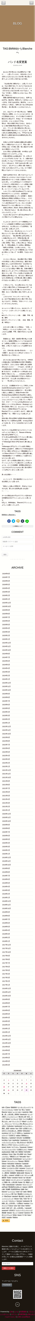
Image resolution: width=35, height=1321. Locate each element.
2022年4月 (6, 755)
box (17, 1128)
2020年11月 (6, 817)
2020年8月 (6, 828)
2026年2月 (6, 595)
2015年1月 (6, 1032)
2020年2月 (6, 850)
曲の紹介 (22, 1196)
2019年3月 (6, 890)
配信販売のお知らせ (15, 1187)
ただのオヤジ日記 (12, 1168)
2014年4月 (6, 1065)
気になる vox (6, 1121)
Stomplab (9, 1159)
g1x (25, 1154)
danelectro (23, 1114)
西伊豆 (27, 1161)
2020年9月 (6, 825)
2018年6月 (6, 923)
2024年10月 (6, 650)
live (15, 1194)
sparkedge (15, 1140)
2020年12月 (6, 814)
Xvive (10, 1154)
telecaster (23, 1156)
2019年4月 (6, 886)
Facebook (7, 1285)
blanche (4, 1191)
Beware (21, 1161)
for (28, 1198)
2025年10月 (6, 606)
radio (24, 1191)
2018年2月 (6, 937)
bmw (29, 1215)
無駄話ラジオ (14, 1156)
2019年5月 (6, 883)
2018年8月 (6, 916)
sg (24, 1177)
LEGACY (12, 1210)
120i (7, 1208)
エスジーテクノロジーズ (24, 1210)
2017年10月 (6, 952)
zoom (9, 1166)
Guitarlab (25, 1163)
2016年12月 (6, 988)
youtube (9, 1217)
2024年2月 (6, 675)
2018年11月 (6, 905)
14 (26, 1083)
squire (28, 1109)
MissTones (7, 1196)
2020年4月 (6, 843)
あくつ (15, 1212)
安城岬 (8, 1189)
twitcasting (10, 1163)
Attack (24, 1121)
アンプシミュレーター (9, 1149)
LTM (11, 1312)
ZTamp (7, 1107)
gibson (8, 1180)
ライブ (14, 1133)
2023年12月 (6, 683)
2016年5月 (6, 1014)
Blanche (4, 1112)
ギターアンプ (27, 1184)
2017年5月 (6, 970)
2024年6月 (6, 661)
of (10, 1133)
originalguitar (10, 1184)
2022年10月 (6, 734)
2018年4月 (6, 930)
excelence (5, 1133)
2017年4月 (6, 974)
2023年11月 (6, 686)
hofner (4, 1168)
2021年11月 (6, 774)
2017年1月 (6, 985)
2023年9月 (6, 694)
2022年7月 (6, 745)
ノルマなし (5, 1156)
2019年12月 (6, 857)
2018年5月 (6, 927)
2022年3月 (6, 759)
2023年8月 (6, 697)
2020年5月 (6, 839)
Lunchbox (27, 1180)
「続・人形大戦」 (18, 1208)
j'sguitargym (24, 1140)
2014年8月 (6, 1050)
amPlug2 (5, 1187)
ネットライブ (16, 1121)
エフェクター (27, 1159)
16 (4, 1086)
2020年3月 (6, 846)
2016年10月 (6, 996)
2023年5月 (6, 708)
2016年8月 (6, 1003)
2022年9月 (6, 737)
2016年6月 (6, 1010)
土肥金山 (20, 1203)
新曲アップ (29, 1182)
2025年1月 (6, 639)
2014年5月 (6, 1061)
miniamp (22, 1168)
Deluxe (4, 1161)
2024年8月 (6, 654)
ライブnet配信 (27, 1119)
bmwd (4, 1147)
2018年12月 (6, 901)
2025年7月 (6, 617)
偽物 (22, 1189)
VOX (25, 1198)
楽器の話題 (20, 1173)
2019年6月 (6, 879)
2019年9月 (6, 868)
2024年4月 (6, 668)
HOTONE (27, 1152)
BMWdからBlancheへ (9, 514)
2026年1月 (6, 599)
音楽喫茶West (15, 1189)
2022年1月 (6, 766)
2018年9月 (6, 912)
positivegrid (18, 1126)
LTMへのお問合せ (23, 1317)
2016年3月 (6, 1021)
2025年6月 (6, 621)
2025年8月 (6, 614)
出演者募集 (26, 1138)
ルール (16, 1312)
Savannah (23, 1147)
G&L (21, 1198)
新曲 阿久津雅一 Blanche (21, 1166)
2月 (16, 1152)
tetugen (9, 1212)
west (17, 1191)
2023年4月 (6, 712)
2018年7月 (6, 919)
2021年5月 (6, 796)
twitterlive (18, 1163)
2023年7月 (6, 701)
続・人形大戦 (13, 1182)
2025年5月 (6, 624)
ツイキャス (14, 1119)
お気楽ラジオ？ (22, 1149)
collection (19, 1184)
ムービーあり (17, 1112)
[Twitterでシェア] (13, 521)
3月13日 (19, 1138)
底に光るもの (21, 1142)
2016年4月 (6, 1017)
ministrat (15, 1177)
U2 (21, 1191)
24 (8, 1090)
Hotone (30, 1147)
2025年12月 (6, 603)
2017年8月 (6, 959)
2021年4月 (6, 799)
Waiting (15, 1217)
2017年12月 (6, 945)
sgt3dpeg (5, 1154)
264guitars (26, 1131)
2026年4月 (6, 588)
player (20, 1215)
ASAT (4, 1217)
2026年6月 (6, 581)
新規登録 (22, 1314)
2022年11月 (6, 730)
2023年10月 (6, 690)
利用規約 (23, 1312)
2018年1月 (6, 941)
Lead (3, 1159)
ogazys (25, 1187)
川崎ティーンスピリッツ (10, 1116)
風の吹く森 (22, 1116)
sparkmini (27, 1133)
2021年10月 (6, 777)
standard (15, 1196)
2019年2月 (6, 894)
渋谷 (20, 1119)
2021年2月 (6, 806)
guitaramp (26, 1201)
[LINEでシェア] (27, 521)
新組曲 (4, 1212)
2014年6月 (6, 1057)
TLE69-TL (12, 1135)
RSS (6, 1220)
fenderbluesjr (17, 1159)
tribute (8, 1119)
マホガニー (12, 1201)
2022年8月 (6, 741)
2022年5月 (6, 752)
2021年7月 (6, 788)
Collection (10, 1126)
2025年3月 (6, 632)
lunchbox (5, 1140)
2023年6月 (6, 705)
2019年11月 (6, 861)
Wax (14, 1154)
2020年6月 (6, 835)
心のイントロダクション (21, 1145)
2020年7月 (6, 832)
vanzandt (28, 1208)
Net (26, 1189)
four (28, 1156)
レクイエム (11, 1191)
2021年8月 (6, 785)
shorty (9, 1147)
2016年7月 (6, 1007)
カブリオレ (15, 1147)
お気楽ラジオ (19, 1175)
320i (20, 1128)
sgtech (4, 1166)
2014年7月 (6, 1054)
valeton (12, 1128)
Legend (20, 1212)
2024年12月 (6, 643)
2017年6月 (6, 967)
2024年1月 (6, 679)
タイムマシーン (12, 1161)
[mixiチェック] (18, 521)
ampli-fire (25, 1112)
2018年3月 (6, 934)
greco (10, 1112)
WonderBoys (20, 1170)
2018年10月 (6, 908)
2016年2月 (6, 1025)
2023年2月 (6, 719)
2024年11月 (6, 646)
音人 (23, 1109)
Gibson (4, 1163)
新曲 (12, 1152)
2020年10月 (6, 821)
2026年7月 (6, 577)
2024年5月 (6, 665)
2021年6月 (6, 792)
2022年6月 (6, 748)
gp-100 (28, 1196)
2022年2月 (6, 763)
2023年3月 (6, 715)
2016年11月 (6, 992)
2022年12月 (6, 726)
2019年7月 (6, 876)
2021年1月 (6, 810)
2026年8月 (6, 574)
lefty (3, 1107)
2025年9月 (6, 610)
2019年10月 (6, 865)
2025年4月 (6, 628)
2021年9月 (6, 781)
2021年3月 (6, 803)
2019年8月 (6, 872)
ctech (3, 1208)
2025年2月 (6, 635)
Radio (9, 1177)
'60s (4, 1184)
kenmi (20, 1177)
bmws (30, 1149)
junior (16, 1109)
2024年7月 (6, 657)
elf (11, 1208)
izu (20, 1109)
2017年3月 (6, 977)
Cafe (3, 1180)
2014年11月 (6, 1039)
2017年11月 (6, 948)
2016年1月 (6, 1028)
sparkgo (26, 1203)
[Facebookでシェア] (9, 521)
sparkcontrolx (6, 1152)
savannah (5, 1210)
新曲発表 (14, 1107)
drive (22, 1205)
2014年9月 (6, 1047)
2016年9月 (6, 999)
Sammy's (27, 1212)
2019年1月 (6, 897)
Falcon (11, 1205)
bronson (19, 1201)
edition (18, 1135)
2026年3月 (6, 592)
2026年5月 (6, 584)
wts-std (28, 1177)
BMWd (21, 1152)
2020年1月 (6, 854)
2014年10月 (6, 1043)
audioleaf (13, 1138)
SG (25, 1215)
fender (20, 1182)
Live (10, 1140)
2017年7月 (6, 963)
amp (15, 1205)
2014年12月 (6, 1036)
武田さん (20, 1133)
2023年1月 (6, 723)
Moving (27, 1173)
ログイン (14, 1314)
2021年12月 (6, 770)
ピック (30, 1114)
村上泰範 (20, 1154)
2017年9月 (6, 956)
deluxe (16, 1198)
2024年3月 (6, 672)
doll (19, 1205)
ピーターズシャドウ (24, 1107)
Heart (29, 1154)
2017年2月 (6, 981)
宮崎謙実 (13, 1173)
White (15, 1215)
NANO (28, 1205)
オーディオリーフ (17, 1180)
